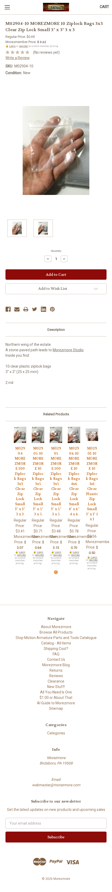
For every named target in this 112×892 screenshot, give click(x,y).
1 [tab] (56, 572)
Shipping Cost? (56, 649)
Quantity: (56, 250)
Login (12, 46)
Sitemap (56, 708)
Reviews (56, 676)
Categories (56, 733)
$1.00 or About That (56, 698)
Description (56, 330)
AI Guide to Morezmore (56, 703)
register (23, 46)
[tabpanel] (20, 496)
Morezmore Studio (68, 350)
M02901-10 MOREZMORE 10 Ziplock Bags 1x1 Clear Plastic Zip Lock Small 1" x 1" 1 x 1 (92, 483)
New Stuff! (56, 687)
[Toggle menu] (7, 7)
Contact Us (56, 659)
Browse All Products (56, 632)
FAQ (56, 654)
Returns (56, 670)
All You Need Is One (56, 692)
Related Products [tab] (56, 414)
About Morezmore (56, 627)
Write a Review (17, 58)
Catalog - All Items (56, 643)
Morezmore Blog (56, 665)
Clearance (56, 681)
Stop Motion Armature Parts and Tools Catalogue (56, 638)
